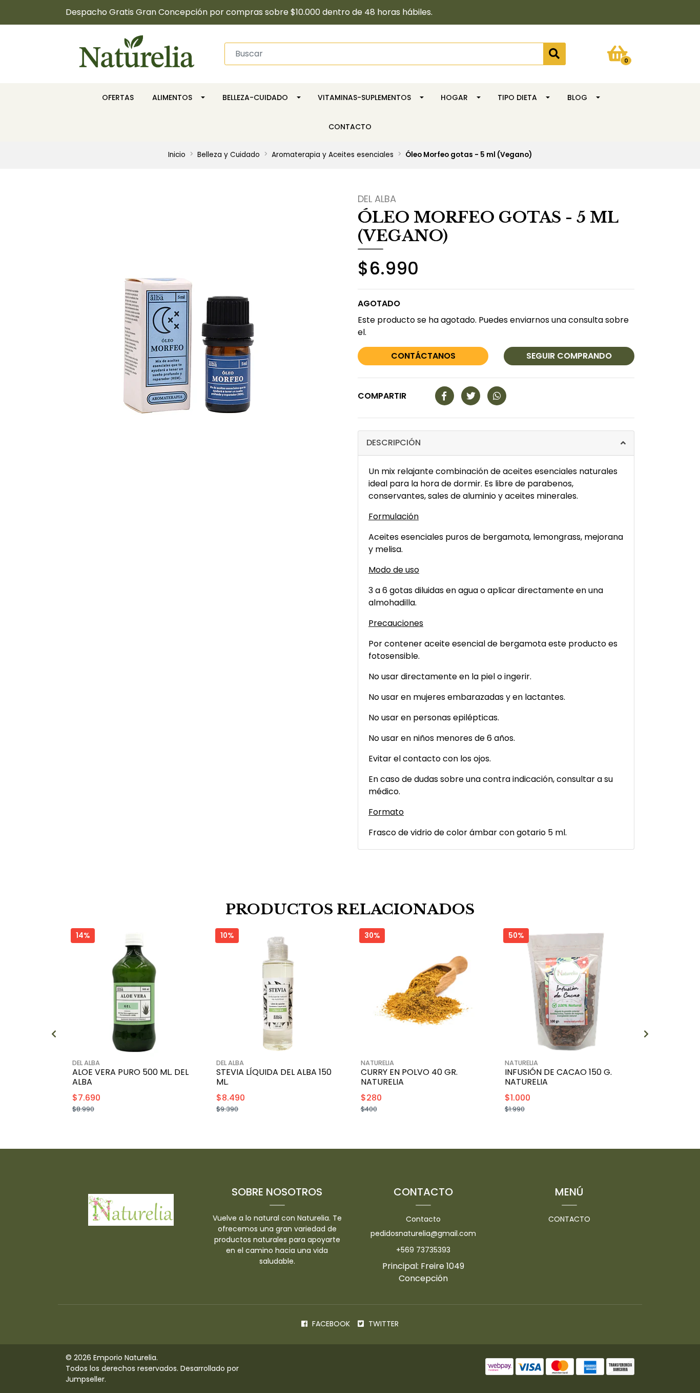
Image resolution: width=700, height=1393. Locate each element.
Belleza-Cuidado (255, 97)
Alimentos (172, 97)
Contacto (350, 127)
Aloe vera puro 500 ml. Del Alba (130, 1077)
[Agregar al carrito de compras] (160, 1135)
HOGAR (454, 97)
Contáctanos (423, 356)
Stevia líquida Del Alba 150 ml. (274, 1077)
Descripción (393, 442)
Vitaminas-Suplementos (364, 97)
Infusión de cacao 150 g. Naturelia (558, 1077)
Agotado (379, 303)
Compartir (382, 396)
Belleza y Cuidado (228, 155)
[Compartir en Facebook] (444, 396)
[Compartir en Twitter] (470, 396)
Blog (577, 97)
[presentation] (54, 1034)
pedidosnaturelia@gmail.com (423, 1233)
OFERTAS (118, 97)
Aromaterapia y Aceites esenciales (333, 155)
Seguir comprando (569, 356)
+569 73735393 (423, 1250)
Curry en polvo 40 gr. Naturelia (409, 1077)
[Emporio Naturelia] (137, 53)
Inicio (177, 155)
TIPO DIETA (517, 97)
